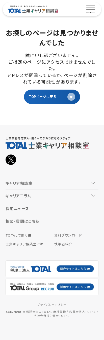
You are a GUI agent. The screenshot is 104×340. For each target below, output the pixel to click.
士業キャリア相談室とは (24, 244)
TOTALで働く (16, 235)
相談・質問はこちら (22, 221)
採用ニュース (17, 208)
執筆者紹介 (63, 244)
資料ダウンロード (68, 235)
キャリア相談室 (19, 183)
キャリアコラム (18, 195)
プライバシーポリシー (51, 305)
